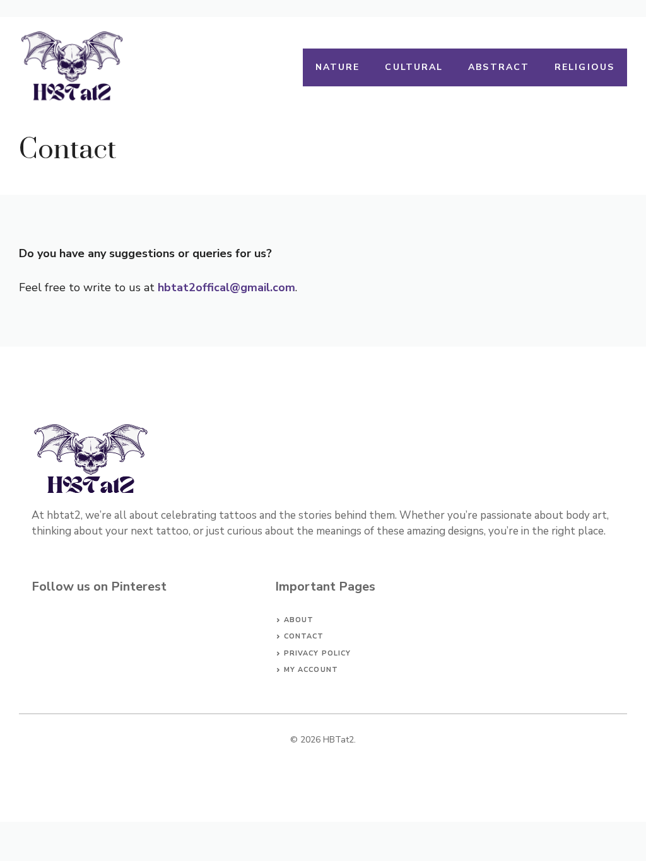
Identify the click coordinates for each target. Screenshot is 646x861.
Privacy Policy (317, 653)
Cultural (414, 67)
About (299, 620)
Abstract (498, 67)
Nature (337, 67)
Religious (584, 67)
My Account (311, 669)
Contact (304, 636)
